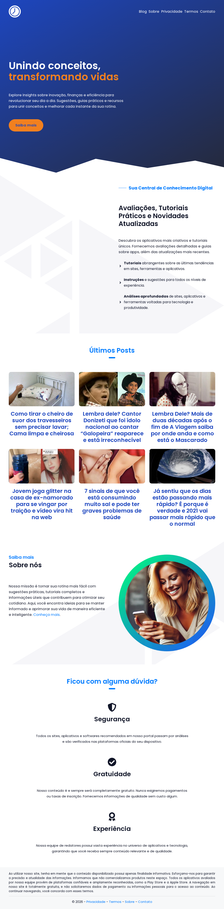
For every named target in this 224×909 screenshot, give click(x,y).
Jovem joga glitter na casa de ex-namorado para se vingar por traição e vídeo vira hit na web (41, 504)
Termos (115, 901)
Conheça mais (46, 614)
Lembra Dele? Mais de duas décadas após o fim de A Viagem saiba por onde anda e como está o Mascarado (182, 427)
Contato (145, 901)
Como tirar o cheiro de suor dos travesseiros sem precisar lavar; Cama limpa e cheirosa (41, 423)
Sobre (130, 901)
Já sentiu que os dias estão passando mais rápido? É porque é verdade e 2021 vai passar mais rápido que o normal (182, 507)
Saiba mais (26, 125)
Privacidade (95, 901)
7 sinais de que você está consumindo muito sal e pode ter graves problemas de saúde (112, 504)
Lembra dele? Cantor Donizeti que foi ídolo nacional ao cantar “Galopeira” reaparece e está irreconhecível (112, 427)
